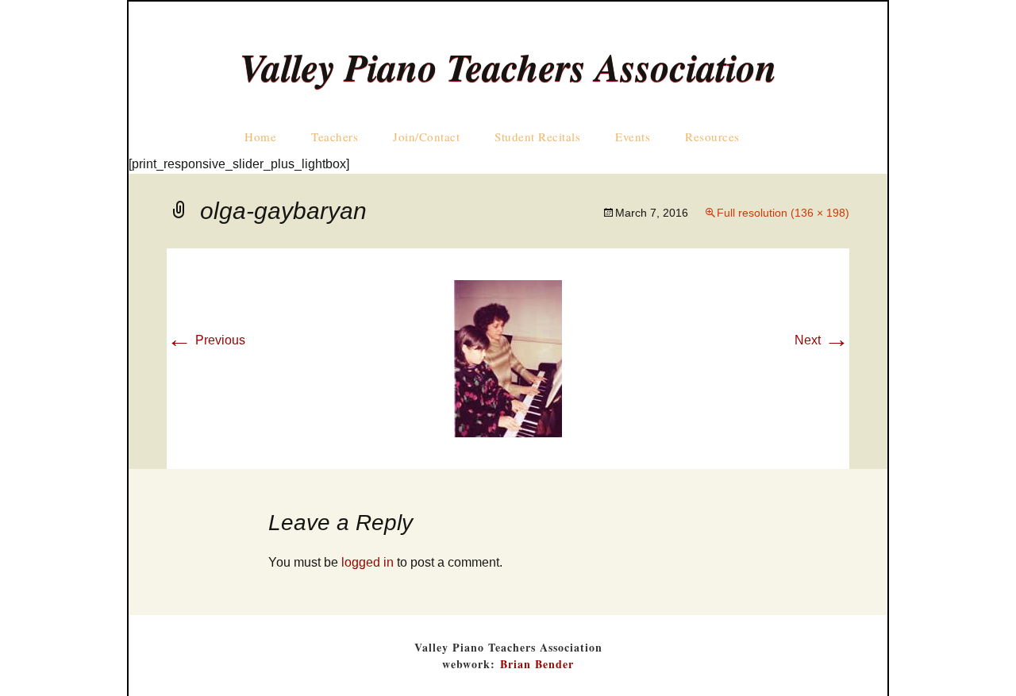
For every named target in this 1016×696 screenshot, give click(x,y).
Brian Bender (537, 664)
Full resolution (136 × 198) (783, 212)
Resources (712, 136)
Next (822, 340)
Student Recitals (537, 136)
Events (632, 136)
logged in (367, 562)
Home (260, 136)
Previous (206, 340)
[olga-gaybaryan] (508, 357)
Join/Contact (426, 136)
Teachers (334, 136)
